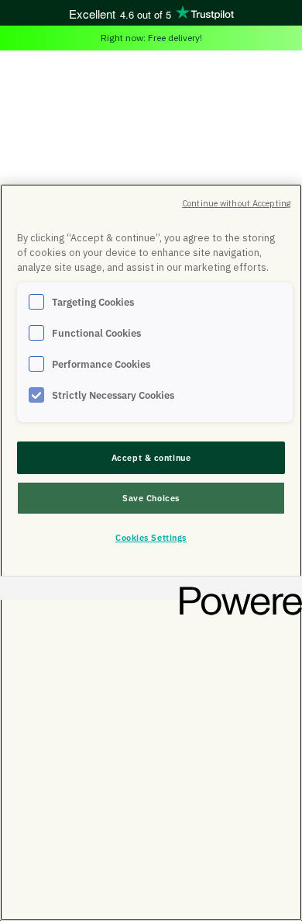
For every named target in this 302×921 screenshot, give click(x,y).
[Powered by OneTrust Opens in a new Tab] (235, 590)
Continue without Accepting (236, 203)
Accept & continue (151, 457)
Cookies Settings (151, 537)
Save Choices (151, 498)
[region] (151, 552)
